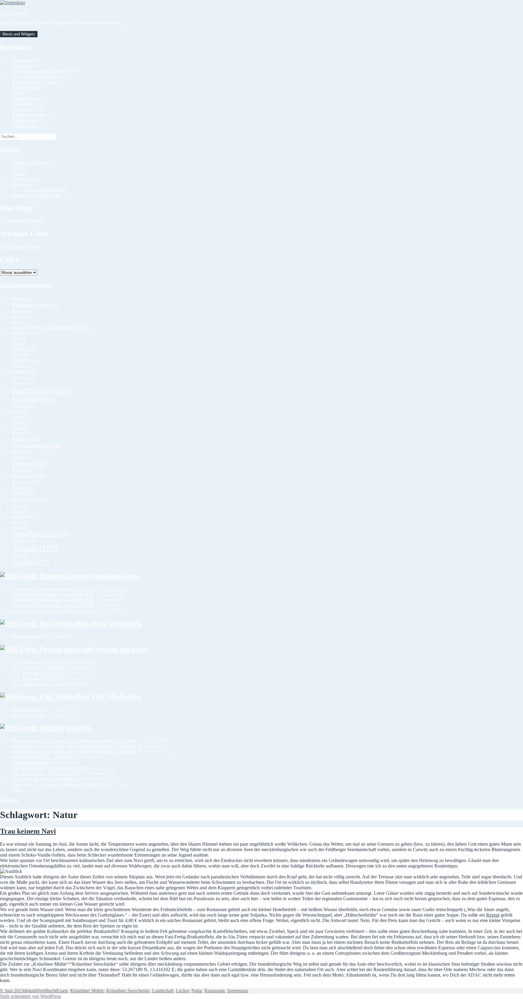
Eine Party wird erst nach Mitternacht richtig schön (60, 784)
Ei (18, 343)
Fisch (19, 355)
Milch (21, 433)
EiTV (17, 168)
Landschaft (162, 990)
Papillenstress (25, 125)
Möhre (25, 439)
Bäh (18, 322)
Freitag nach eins (122, 649)
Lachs (20, 417)
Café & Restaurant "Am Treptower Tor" (51, 327)
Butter (22, 316)
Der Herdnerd (13, 12)
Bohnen (21, 299)
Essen (62, 990)
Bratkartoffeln (35, 304)
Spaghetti (22, 516)
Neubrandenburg (35, 445)
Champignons (25, 333)
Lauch (22, 422)
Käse (19, 411)
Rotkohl (21, 487)
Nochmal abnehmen (31, 762)
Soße (19, 511)
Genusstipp (23, 103)
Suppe (24, 540)
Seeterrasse (237, 990)
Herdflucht (22, 109)
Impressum (22, 184)
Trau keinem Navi (28, 831)
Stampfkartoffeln (40, 533)
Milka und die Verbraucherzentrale (45, 778)
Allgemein (22, 60)
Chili (19, 339)
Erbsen (23, 348)
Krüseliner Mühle (87, 990)
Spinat (20, 527)
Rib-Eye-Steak (25, 481)
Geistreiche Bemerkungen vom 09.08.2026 (53, 594)
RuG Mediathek (117, 624)
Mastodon (9, 800)
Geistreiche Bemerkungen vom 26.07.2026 (53, 605)
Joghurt (21, 383)
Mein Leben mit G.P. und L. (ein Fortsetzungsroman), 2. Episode (74, 746)
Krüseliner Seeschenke (128, 990)
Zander (20, 556)
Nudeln (22, 451)
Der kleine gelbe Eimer (34, 82)
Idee (16, 789)
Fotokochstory (26, 98)
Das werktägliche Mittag (35, 76)
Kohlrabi (23, 406)
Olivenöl (21, 457)
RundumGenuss (115, 576)
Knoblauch (33, 399)
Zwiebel (30, 562)
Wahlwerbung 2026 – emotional (43, 757)
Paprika (28, 463)
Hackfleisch (23, 377)
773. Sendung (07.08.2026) (38, 672)
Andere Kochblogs (30, 162)
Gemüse (24, 359)
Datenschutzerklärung (45, 189)
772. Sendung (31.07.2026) (38, 678)
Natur (196, 990)
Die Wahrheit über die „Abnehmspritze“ (50, 768)
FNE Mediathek (116, 697)
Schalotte (29, 499)
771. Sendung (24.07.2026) (38, 683)
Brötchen (22, 311)
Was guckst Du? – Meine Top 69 (43, 773)
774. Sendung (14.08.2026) (38, 667)
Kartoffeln (41, 390)
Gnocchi (21, 366)
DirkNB (78, 728)
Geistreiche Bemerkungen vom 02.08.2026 (53, 599)
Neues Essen (24, 120)
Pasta (21, 470)
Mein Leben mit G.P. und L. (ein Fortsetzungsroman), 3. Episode (74, 740)
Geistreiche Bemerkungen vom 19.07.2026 (53, 610)
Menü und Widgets (18, 34)
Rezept (492, 914)
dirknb (30, 990)
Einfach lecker (26, 87)
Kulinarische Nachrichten (36, 195)
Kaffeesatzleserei (28, 114)
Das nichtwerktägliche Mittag (40, 71)
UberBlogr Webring (23, 220)
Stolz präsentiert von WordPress (30, 996)
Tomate (35, 547)
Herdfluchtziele (26, 178)
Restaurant (214, 990)
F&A (17, 92)
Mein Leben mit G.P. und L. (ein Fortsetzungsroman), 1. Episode (74, 751)
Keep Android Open (19, 246)
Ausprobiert (23, 65)
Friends (19, 173)
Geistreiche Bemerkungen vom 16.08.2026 (53, 588)
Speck (20, 522)
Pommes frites (28, 475)
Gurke (24, 371)
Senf (20, 505)
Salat (23, 492)
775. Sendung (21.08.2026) (38, 661)
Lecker (20, 428)
